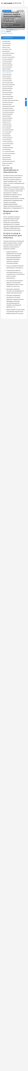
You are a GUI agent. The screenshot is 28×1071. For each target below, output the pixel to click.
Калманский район (7, 74)
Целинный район (6, 157)
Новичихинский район (7, 102)
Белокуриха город (6, 49)
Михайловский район (7, 98)
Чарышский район (6, 159)
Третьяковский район (7, 143)
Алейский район (6, 41)
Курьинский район (6, 90)
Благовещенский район (8, 53)
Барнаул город (6, 47)
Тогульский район (6, 139)
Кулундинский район (7, 88)
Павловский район (7, 104)
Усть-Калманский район (8, 151)
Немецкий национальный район (10, 100)
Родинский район (6, 116)
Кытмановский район (7, 92)
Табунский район (6, 135)
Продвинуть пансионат (7, 33)
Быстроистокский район (8, 57)
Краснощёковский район (8, 84)
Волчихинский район (7, 59)
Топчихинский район (7, 141)
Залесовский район (7, 67)
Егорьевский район (7, 61)
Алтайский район (6, 43)
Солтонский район (7, 132)
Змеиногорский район (7, 71)
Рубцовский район (7, 120)
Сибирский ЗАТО (6, 122)
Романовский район (7, 118)
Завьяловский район (7, 65)
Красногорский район (7, 82)
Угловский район (6, 149)
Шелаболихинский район (8, 161)
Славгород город (6, 124)
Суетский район (6, 133)
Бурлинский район (6, 55)
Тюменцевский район (7, 147)
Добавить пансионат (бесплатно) (9, 30)
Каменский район (6, 76)
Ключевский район (7, 78)
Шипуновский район (7, 163)
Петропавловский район (8, 110)
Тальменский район (7, 137)
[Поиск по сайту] (23, 5)
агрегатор (12, 3)
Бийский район (6, 51)
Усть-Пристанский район (8, 153)
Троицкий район (6, 145)
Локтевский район (6, 94)
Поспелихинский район (8, 112)
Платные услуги (5, 31)
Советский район (6, 128)
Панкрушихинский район (8, 106)
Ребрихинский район (7, 114)
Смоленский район (7, 126)
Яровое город (5, 165)
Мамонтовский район (7, 96)
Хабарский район (6, 155)
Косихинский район (7, 80)
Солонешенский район (8, 130)
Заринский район (6, 69)
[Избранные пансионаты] (23, 3)
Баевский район (6, 45)
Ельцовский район (6, 63)
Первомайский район (7, 108)
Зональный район (6, 73)
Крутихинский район (7, 86)
